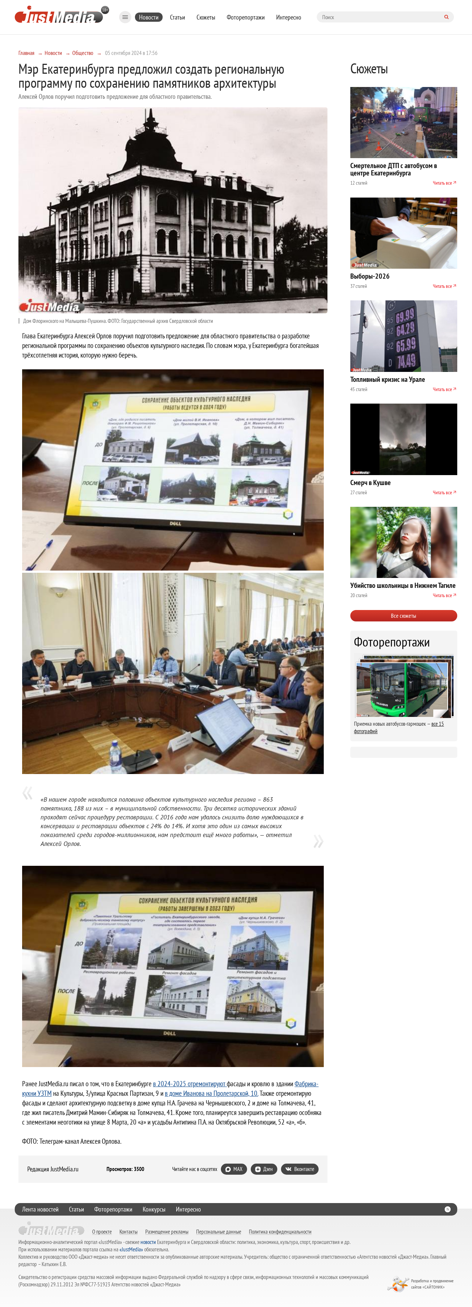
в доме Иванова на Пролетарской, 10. (211, 1093)
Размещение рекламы (166, 1231)
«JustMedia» (131, 1249)
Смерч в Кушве (370, 482)
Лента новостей (40, 1209)
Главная (26, 53)
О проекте (102, 1231)
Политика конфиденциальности (280, 1231)
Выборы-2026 (370, 276)
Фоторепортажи (246, 17)
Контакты (128, 1231)
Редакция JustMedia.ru (53, 1169)
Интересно (288, 17)
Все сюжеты (403, 615)
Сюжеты (206, 17)
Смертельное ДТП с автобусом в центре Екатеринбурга (393, 169)
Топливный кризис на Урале (387, 379)
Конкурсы (154, 1209)
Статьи (177, 17)
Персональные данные (218, 1231)
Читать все (442, 182)
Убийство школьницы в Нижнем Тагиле (403, 585)
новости (148, 1241)
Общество (82, 53)
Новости (149, 17)
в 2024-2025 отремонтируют (190, 1083)
